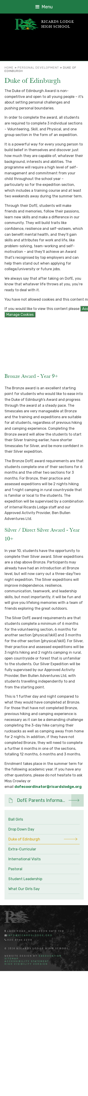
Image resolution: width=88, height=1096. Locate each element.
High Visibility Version (26, 964)
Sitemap (12, 958)
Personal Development (38, 67)
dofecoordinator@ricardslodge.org (48, 787)
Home (9, 67)
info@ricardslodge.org (30, 935)
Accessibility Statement (27, 961)
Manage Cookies (20, 314)
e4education (50, 956)
